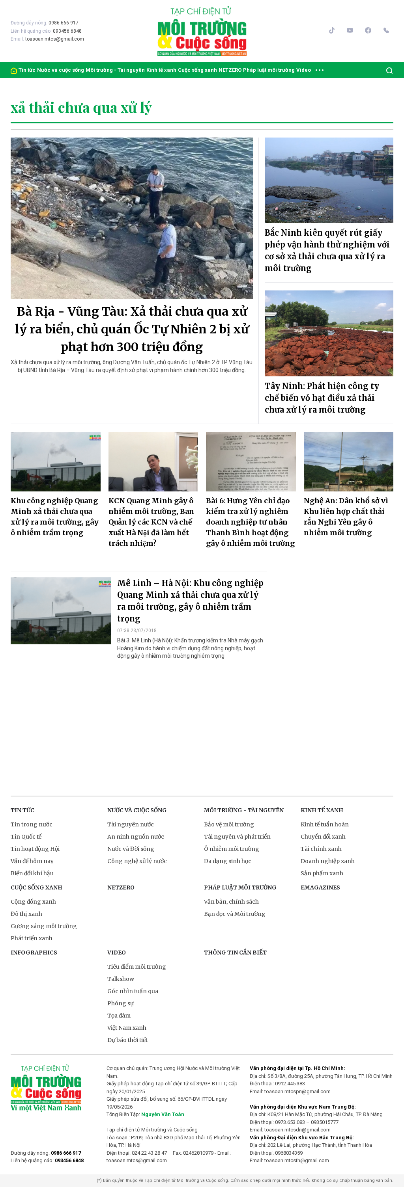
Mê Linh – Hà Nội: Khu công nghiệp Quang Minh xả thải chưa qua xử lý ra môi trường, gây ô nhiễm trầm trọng (190, 600)
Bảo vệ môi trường (229, 824)
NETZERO (230, 70)
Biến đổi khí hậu (32, 873)
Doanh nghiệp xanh (328, 861)
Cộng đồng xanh (33, 901)
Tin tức (27, 70)
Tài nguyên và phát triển (237, 836)
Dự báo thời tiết (127, 1040)
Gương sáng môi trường (44, 926)
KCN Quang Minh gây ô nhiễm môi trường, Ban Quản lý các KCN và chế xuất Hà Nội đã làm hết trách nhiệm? (151, 522)
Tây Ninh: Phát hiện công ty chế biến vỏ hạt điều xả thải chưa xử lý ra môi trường (322, 398)
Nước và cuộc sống (60, 70)
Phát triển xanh (31, 938)
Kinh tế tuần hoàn (325, 824)
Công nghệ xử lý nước (137, 861)
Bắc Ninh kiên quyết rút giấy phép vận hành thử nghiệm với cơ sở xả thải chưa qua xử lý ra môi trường (327, 250)
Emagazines (320, 887)
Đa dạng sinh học (227, 861)
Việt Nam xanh (126, 1027)
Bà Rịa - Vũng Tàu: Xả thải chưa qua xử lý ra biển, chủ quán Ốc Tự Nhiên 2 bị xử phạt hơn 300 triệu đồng (132, 329)
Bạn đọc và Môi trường (235, 913)
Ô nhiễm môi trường (231, 848)
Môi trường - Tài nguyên (115, 70)
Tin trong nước (31, 824)
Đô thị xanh (26, 913)
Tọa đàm (119, 1015)
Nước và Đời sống (130, 848)
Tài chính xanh (321, 848)
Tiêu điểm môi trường (136, 966)
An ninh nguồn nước (135, 836)
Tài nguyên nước (130, 824)
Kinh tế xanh (161, 70)
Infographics (34, 952)
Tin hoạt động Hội (35, 848)
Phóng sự (120, 1003)
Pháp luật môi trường (269, 70)
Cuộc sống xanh (197, 70)
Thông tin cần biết (235, 952)
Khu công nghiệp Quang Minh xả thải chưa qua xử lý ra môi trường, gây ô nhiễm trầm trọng (55, 516)
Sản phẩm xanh (322, 873)
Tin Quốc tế (26, 836)
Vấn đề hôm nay (32, 861)
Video (303, 70)
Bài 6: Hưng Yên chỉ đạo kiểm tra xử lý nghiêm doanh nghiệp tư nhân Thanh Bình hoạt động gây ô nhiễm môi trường (250, 522)
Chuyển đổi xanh (323, 836)
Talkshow (120, 978)
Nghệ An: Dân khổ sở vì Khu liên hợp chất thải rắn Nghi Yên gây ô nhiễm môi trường (346, 516)
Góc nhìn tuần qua (132, 991)
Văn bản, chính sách (231, 901)
